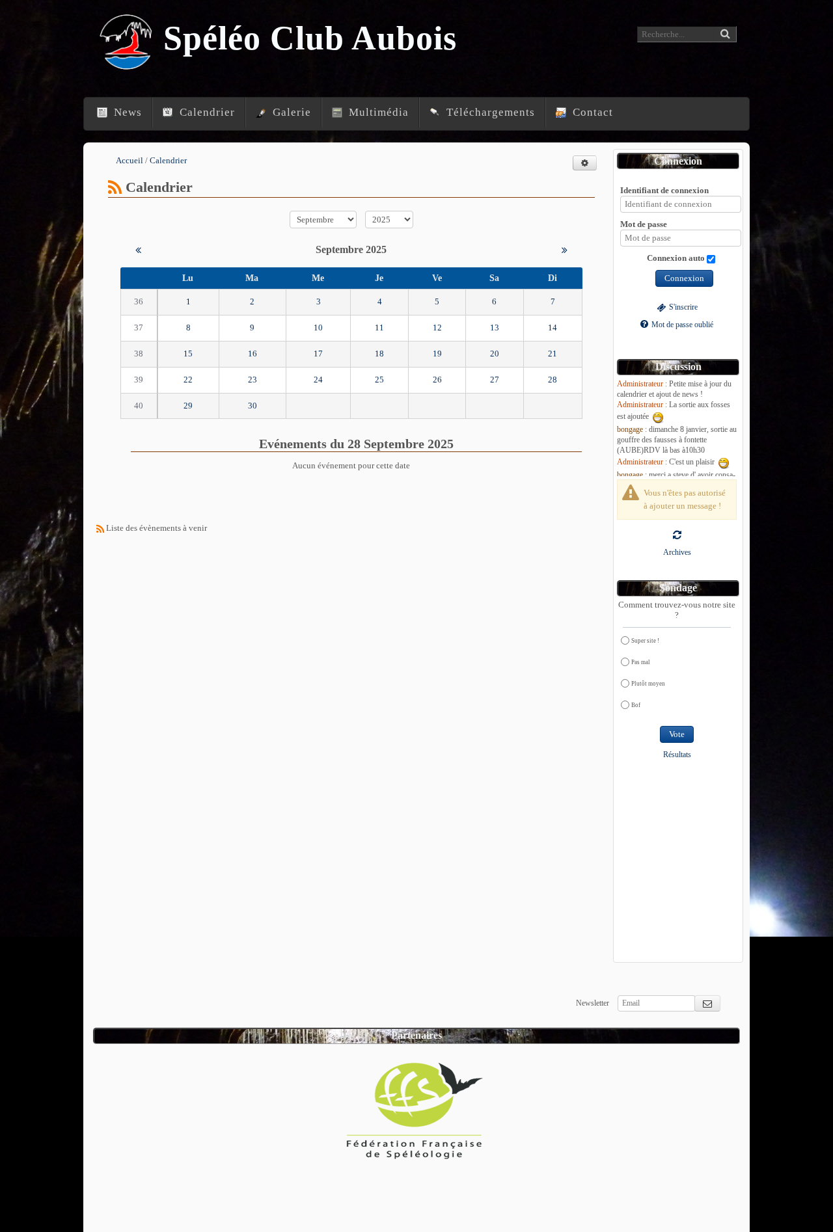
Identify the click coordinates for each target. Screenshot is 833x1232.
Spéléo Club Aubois (310, 38)
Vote (677, 734)
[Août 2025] (138, 249)
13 (494, 327)
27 (494, 379)
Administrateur (640, 384)
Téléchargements (489, 112)
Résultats (677, 755)
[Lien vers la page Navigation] (85, 101)
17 (318, 353)
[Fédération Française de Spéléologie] (415, 1105)
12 (437, 327)
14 (552, 327)
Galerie (290, 112)
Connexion (684, 278)
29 (188, 405)
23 (252, 379)
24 (318, 379)
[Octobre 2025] (564, 249)
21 (552, 353)
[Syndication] (115, 187)
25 (379, 379)
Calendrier (205, 112)
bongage (630, 429)
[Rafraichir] (677, 534)
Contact (591, 112)
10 (318, 327)
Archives (677, 552)
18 (379, 353)
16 (252, 353)
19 (437, 353)
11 (379, 327)
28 (552, 379)
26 (437, 379)
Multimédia (377, 112)
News (126, 112)
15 (188, 353)
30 (252, 405)
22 (188, 379)
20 (494, 353)
